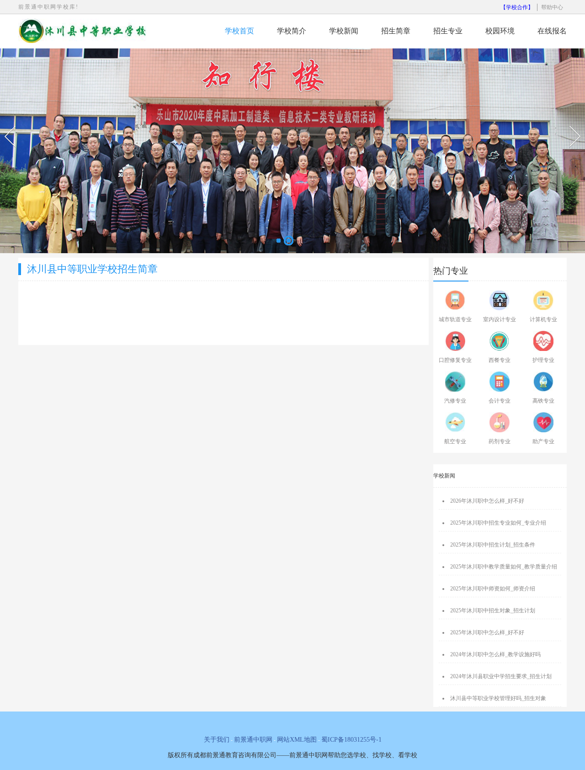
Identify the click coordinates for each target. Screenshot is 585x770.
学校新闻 (343, 31)
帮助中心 (552, 7)
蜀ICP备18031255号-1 (351, 739)
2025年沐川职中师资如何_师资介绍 (492, 588)
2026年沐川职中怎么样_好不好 (487, 501)
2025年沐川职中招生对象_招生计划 (492, 610)
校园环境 (500, 31)
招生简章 (395, 31)
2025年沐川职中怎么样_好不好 (487, 632)
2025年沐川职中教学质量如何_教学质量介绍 (503, 566)
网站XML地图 (297, 739)
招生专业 (448, 31)
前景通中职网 (253, 739)
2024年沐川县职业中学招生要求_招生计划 (501, 676)
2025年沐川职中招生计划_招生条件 (492, 545)
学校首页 (239, 31)
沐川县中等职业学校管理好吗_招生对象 (498, 698)
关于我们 (216, 739)
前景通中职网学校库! (48, 7)
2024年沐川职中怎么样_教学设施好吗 (495, 654)
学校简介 (291, 31)
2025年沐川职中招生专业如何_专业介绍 (498, 523)
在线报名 (552, 31)
